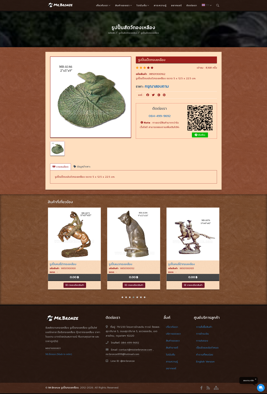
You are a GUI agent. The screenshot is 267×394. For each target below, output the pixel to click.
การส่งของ (202, 341)
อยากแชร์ (176, 5)
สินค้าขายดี (172, 348)
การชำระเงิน (202, 334)
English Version (205, 362)
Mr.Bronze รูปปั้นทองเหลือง (63, 388)
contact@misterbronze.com (135, 350)
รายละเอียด (61, 167)
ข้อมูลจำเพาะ (83, 167)
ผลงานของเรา (53, 348)
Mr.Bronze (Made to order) (58, 354)
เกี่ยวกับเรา (102, 5)
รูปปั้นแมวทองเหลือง (120, 264)
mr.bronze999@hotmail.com (122, 354)
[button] (122, 297)
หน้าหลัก (111, 32)
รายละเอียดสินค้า (76, 285)
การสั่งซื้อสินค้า (204, 327)
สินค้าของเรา (122, 5)
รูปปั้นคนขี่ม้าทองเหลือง (63, 264)
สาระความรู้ (160, 5)
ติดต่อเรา (191, 5)
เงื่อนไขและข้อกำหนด (207, 348)
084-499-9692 (160, 115)
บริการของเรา (173, 334)
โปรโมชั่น (142, 5)
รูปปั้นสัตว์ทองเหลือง (128, 32)
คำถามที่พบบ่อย (204, 355)
